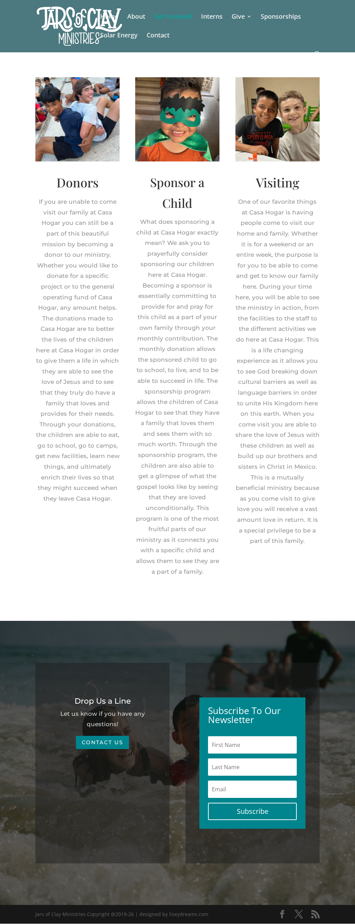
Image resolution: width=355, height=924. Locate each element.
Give (238, 17)
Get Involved (173, 17)
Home (109, 17)
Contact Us (102, 742)
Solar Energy (119, 36)
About (136, 17)
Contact (158, 36)
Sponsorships (281, 17)
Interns (212, 17)
